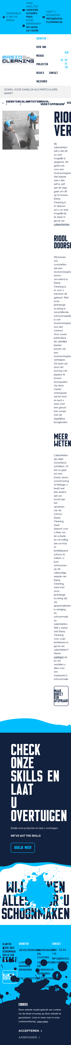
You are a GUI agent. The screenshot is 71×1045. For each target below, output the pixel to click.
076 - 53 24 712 (59, 952)
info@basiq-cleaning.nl (60, 961)
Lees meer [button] (42, 1021)
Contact (53, 73)
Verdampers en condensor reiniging (44, 968)
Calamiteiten (26, 978)
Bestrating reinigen (44, 980)
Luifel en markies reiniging (25, 966)
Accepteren (28, 1030)
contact (59, 657)
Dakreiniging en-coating (44, 954)
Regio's (40, 73)
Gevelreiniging (26, 950)
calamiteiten (61, 224)
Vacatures (41, 81)
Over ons (41, 47)
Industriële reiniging (44, 989)
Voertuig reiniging (44, 998)
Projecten (42, 64)
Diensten (41, 38)
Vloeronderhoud (26, 987)
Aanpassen (27, 1037)
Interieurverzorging (26, 996)
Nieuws (40, 55)
